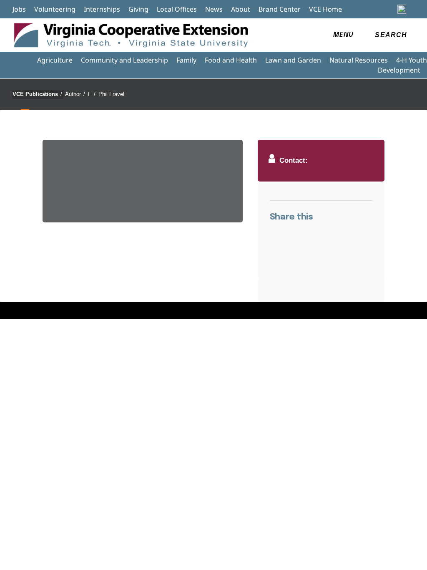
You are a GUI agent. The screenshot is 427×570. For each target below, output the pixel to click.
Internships (102, 9)
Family (186, 60)
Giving (138, 9)
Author (75, 94)
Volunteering (54, 9)
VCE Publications (37, 94)
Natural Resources (358, 60)
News (214, 9)
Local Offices (177, 9)
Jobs (19, 9)
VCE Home (325, 9)
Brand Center (280, 9)
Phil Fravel (111, 94)
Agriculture (55, 60)
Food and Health (231, 60)
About (240, 9)
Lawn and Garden (293, 60)
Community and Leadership (124, 60)
